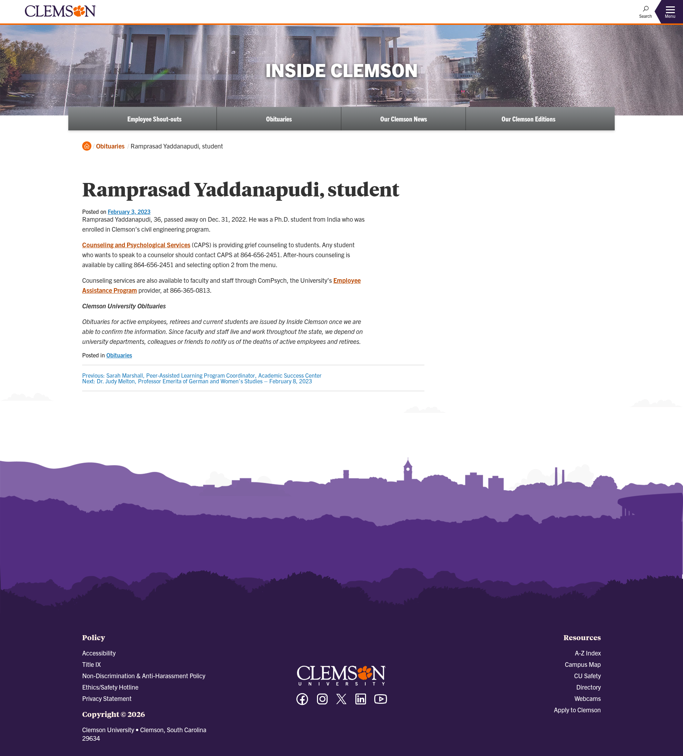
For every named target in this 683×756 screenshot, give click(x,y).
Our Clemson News (403, 118)
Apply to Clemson (577, 710)
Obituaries (279, 118)
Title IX (91, 664)
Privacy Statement (107, 698)
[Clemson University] (60, 17)
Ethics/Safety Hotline (110, 687)
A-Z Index (588, 653)
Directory (588, 687)
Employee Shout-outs (154, 118)
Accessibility (99, 653)
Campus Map (583, 664)
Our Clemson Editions (528, 118)
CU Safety (587, 675)
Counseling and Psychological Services (136, 245)
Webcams (588, 698)
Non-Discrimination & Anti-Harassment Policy (143, 675)
